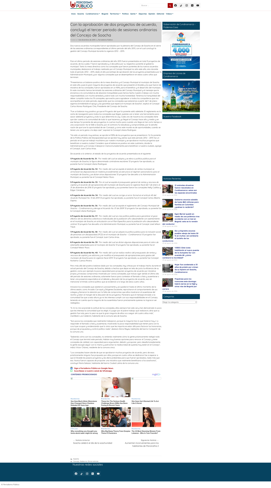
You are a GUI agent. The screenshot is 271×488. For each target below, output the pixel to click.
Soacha (76, 459)
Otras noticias (93, 461)
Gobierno (83, 461)
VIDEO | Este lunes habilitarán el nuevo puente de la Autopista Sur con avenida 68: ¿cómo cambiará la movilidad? (180, 253)
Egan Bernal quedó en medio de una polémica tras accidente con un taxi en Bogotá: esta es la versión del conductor (180, 219)
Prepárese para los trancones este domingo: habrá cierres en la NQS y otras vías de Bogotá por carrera (179, 284)
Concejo (76, 461)
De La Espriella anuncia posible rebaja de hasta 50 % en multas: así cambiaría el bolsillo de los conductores (180, 236)
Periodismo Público (105, 40)
